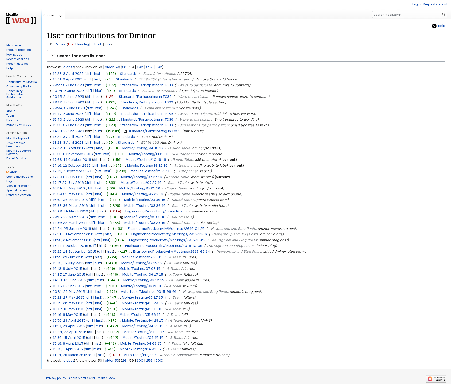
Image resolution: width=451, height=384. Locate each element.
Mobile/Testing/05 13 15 (142, 309)
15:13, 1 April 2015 (68, 349)
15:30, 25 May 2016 (69, 194)
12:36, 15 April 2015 (69, 337)
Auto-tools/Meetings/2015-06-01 (149, 292)
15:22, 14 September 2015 (74, 251)
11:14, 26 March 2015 (70, 355)
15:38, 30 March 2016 (70, 205)
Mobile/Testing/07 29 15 (142, 257)
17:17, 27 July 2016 (68, 183)
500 (159, 67)
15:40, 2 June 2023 (68, 119)
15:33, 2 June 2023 (68, 125)
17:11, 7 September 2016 (73, 171)
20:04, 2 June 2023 (69, 108)
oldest (68, 67)
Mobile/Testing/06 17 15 (142, 274)
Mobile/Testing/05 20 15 (142, 303)
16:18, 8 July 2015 (67, 269)
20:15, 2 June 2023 (68, 96)
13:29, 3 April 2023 (68, 137)
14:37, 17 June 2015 (69, 274)
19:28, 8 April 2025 (68, 74)
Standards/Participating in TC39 (146, 85)
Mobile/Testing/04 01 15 (140, 349)
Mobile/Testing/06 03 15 (141, 286)
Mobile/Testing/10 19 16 (145, 160)
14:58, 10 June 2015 (69, 280)
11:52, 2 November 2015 (73, 240)
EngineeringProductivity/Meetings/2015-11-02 (167, 240)
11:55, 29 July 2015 (68, 257)
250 (149, 67)
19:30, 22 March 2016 (70, 223)
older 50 (112, 67)
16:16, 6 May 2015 (67, 314)
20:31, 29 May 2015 (69, 292)
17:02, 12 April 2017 (69, 148)
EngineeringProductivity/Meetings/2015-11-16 (169, 234)
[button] (246, 56)
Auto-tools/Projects (140, 355)
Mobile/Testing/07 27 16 (141, 177)
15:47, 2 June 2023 (68, 114)
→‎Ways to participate (194, 85)
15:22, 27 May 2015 (69, 297)
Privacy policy (56, 378)
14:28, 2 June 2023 (68, 131)
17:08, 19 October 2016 (72, 160)
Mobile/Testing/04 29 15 (142, 320)
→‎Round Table (178, 148)
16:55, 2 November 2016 (73, 154)
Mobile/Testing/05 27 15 (142, 297)
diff (88, 74)
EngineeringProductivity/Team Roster (156, 211)
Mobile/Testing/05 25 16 (139, 188)
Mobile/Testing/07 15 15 (141, 263)
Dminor (61, 44)
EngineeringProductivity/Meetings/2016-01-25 (166, 228)
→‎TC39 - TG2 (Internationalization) (164, 79)
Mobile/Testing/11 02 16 (149, 154)
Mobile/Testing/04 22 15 (144, 332)
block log (82, 44)
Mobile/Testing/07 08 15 (139, 269)
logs (108, 44)
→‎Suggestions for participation (202, 125)
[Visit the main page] (20, 19)
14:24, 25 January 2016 (72, 228)
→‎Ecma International (157, 74)
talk (70, 44)
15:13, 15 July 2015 (68, 263)
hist (97, 74)
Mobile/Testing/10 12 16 (147, 165)
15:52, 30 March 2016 (70, 200)
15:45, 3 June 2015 (68, 286)
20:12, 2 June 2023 (68, 102)
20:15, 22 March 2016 (70, 217)
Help (441, 26)
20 (124, 67)
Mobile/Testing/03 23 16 (144, 217)
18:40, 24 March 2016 (70, 211)
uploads (96, 44)
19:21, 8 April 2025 (68, 79)
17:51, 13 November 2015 (73, 234)
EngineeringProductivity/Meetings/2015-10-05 (163, 246)
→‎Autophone (183, 154)
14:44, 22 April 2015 (69, 332)
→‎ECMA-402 (148, 142)
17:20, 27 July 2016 (69, 177)
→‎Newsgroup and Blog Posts (232, 228)
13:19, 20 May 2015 (69, 303)
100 (140, 67)
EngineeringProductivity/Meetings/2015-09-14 (171, 251)
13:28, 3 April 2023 (68, 142)
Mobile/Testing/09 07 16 (151, 171)
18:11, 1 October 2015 (70, 246)
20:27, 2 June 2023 (68, 85)
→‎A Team (173, 257)
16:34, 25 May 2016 (69, 188)
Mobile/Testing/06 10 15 (143, 280)
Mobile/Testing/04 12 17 (142, 148)
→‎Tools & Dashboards (178, 355)
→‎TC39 (144, 137)
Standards (128, 74)
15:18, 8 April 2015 (68, 343)
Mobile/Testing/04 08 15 (141, 343)
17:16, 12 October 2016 (72, 165)
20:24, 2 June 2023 (69, 91)
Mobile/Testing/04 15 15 (142, 337)
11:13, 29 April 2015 (69, 326)
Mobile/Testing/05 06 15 (140, 314)
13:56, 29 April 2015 (69, 320)
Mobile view (106, 378)
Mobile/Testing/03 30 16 (144, 200)
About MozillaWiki (82, 378)
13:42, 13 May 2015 (69, 309)
